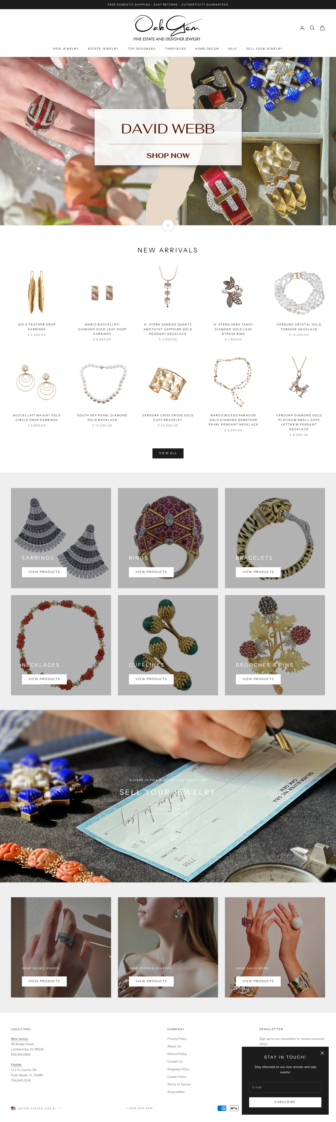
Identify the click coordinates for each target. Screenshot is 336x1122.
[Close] (234, 514)
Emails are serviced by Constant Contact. (191, 581)
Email (107, 552)
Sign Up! (168, 598)
